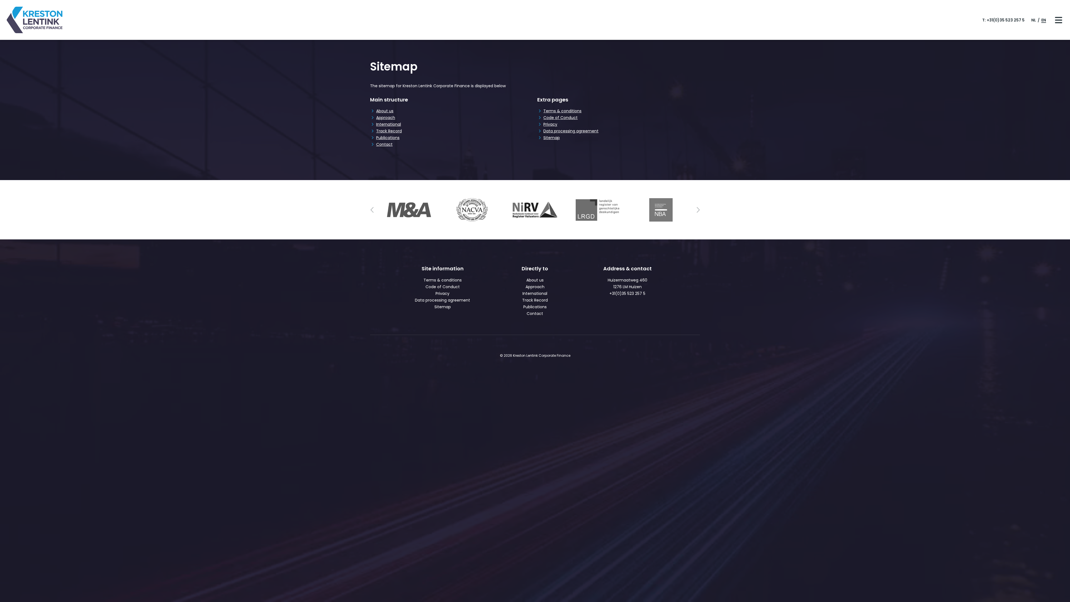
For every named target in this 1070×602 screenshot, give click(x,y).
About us (384, 111)
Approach (385, 117)
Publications (388, 137)
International (388, 124)
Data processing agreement (571, 131)
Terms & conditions (562, 111)
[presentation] (372, 210)
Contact (384, 144)
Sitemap (551, 137)
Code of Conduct (560, 117)
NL (1034, 20)
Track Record (389, 131)
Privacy (550, 124)
